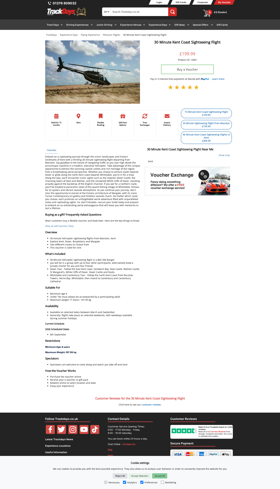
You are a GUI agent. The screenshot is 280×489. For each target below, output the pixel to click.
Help (110, 455)
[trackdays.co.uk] (67, 16)
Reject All (120, 476)
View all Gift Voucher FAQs (59, 226)
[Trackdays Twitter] (61, 433)
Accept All (160, 476)
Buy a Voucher (187, 69)
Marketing (170, 482)
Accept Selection (139, 476)
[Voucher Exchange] (187, 181)
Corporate (202, 2)
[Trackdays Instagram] (73, 433)
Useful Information (56, 452)
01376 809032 (64, 3)
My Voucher (224, 2)
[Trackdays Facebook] (50, 433)
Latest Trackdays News (59, 439)
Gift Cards (181, 2)
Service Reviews (218, 431)
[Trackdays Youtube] (84, 433)
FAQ (110, 449)
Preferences (151, 482)
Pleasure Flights (111, 34)
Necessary (114, 482)
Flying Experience (90, 34)
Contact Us (129, 444)
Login (159, 2)
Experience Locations (57, 445)
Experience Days (69, 34)
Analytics (132, 482)
